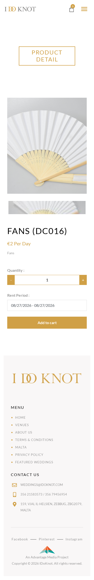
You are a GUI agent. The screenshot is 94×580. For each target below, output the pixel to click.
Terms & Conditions (34, 440)
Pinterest (47, 539)
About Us (23, 432)
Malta (21, 447)
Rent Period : (18, 295)
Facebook (20, 539)
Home (20, 417)
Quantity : (15, 270)
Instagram (74, 539)
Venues (22, 425)
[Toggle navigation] (84, 9)
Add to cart (47, 322)
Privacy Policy (29, 455)
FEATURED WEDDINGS (34, 462)
